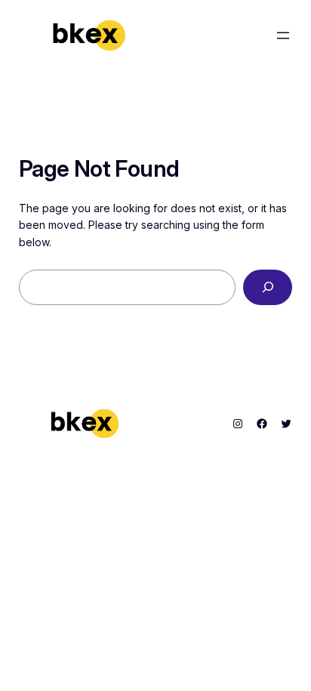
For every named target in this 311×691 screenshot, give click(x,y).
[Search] (267, 287)
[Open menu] (283, 35)
